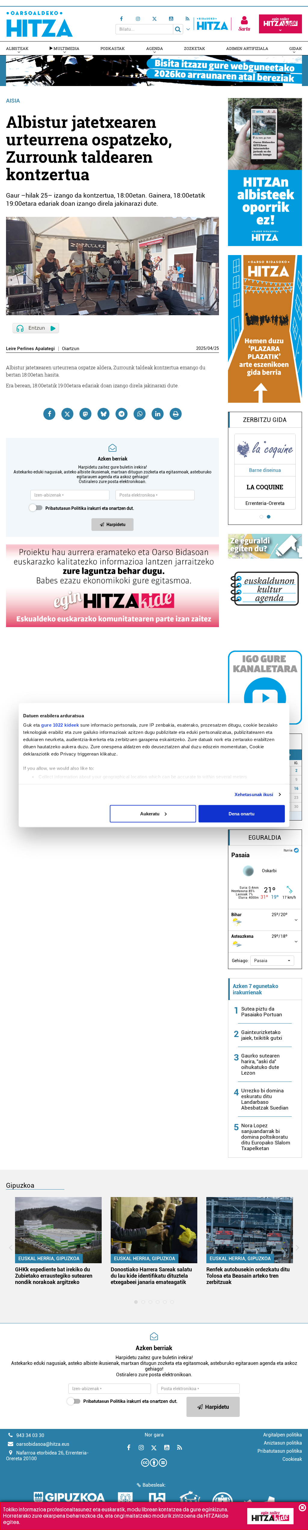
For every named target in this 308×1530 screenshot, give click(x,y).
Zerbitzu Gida (265, 420)
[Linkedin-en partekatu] (158, 414)
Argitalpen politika (282, 1435)
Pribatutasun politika (279, 1451)
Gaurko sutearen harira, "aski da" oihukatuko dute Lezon (260, 1064)
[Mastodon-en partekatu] (85, 414)
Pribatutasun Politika (65, 508)
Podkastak (112, 48)
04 (210, 348)
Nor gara (154, 1435)
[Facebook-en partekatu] (49, 414)
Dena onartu (241, 813)
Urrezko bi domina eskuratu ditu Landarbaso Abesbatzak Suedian (264, 1099)
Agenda (154, 48)
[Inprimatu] (176, 414)
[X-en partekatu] (67, 414)
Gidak (295, 48)
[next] (290, 755)
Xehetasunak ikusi (254, 794)
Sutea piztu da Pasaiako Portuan (261, 1011)
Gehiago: (240, 960)
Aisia (13, 100)
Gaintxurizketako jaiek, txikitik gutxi (261, 1035)
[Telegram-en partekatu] (122, 414)
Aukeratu (149, 813)
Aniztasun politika (283, 1443)
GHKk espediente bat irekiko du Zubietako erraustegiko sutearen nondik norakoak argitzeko (53, 1275)
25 (216, 348)
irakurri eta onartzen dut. (89, 508)
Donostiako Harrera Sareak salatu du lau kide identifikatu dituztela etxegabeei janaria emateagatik (151, 1275)
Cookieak (292, 1459)
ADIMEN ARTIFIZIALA (247, 48)
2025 (201, 348)
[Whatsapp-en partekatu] (140, 414)
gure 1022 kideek (60, 725)
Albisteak (17, 48)
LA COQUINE (265, 487)
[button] (272, 961)
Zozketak (194, 48)
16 (296, 789)
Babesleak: (154, 1485)
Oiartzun (70, 348)
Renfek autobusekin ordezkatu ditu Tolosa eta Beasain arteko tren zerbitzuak (248, 1275)
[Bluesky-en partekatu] (103, 414)
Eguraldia (264, 837)
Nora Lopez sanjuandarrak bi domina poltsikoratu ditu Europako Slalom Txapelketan (265, 1136)
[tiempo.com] (296, 850)
